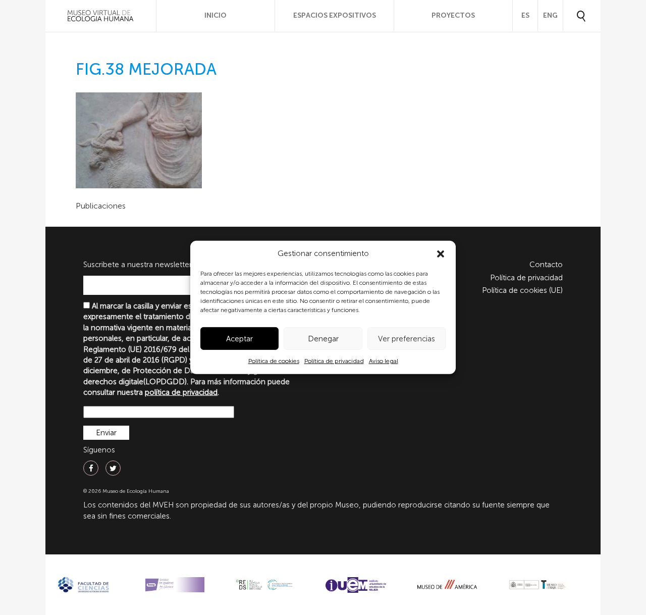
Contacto (546, 264)
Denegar (323, 338)
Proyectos (453, 15)
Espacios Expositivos (334, 15)
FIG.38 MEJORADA (146, 69)
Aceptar (239, 338)
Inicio (215, 15)
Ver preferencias (406, 338)
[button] (441, 254)
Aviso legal (383, 361)
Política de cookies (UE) (522, 290)
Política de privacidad (334, 361)
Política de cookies (273, 361)
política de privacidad (181, 392)
